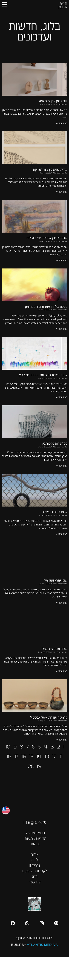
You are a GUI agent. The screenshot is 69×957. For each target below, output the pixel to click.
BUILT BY (34, 945)
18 (9, 756)
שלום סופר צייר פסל (54, 649)
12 (54, 756)
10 (7, 746)
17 (16, 756)
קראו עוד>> (61, 123)
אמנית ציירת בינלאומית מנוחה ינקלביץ (43, 375)
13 (47, 756)
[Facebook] (12, 923)
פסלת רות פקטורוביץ (54, 443)
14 (39, 756)
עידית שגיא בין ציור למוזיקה (50, 169)
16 (23, 756)
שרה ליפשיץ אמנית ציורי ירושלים (47, 238)
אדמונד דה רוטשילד (54, 512)
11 (61, 756)
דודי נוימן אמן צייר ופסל (53, 101)
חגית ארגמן (62, 5)
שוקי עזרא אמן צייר (55, 580)
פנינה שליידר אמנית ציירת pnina (46, 306)
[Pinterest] (56, 923)
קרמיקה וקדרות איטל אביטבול (48, 717)
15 (31, 756)
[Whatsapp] (27, 923)
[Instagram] (41, 923)
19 (39, 766)
